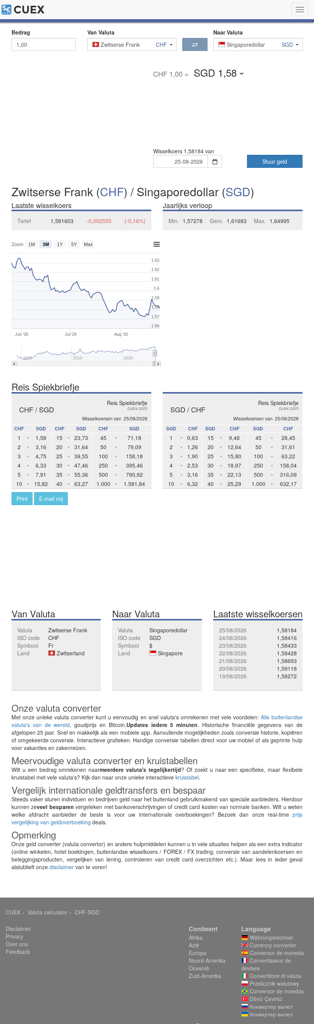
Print (22, 498)
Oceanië (199, 968)
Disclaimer (18, 928)
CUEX (13, 912)
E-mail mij (51, 498)
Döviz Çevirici (265, 999)
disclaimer (61, 867)
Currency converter (272, 945)
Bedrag (20, 32)
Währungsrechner (270, 937)
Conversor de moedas (276, 991)
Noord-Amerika (207, 960)
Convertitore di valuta (274, 976)
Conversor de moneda (276, 953)
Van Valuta (100, 32)
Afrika (196, 937)
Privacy (14, 936)
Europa (197, 953)
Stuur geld (274, 161)
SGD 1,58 (216, 72)
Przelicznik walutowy (273, 983)
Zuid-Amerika (205, 976)
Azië (194, 945)
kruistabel (187, 777)
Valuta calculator (47, 912)
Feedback (18, 951)
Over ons (17, 944)
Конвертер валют (270, 1006)
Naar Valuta (228, 32)
